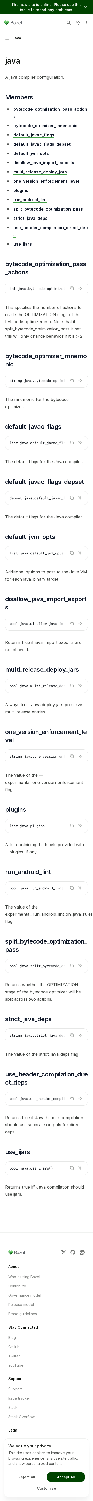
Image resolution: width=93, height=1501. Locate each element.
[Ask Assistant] (80, 288)
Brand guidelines (22, 1314)
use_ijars (22, 244)
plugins (20, 190)
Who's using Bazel (24, 1277)
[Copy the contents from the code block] (71, 288)
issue (25, 9)
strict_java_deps (30, 218)
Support (15, 1389)
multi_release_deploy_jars (40, 171)
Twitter (14, 1356)
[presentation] (46, 288)
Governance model (24, 1295)
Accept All (66, 1477)
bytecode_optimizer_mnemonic (45, 125)
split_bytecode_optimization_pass (48, 209)
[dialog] (46, 1468)
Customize (46, 1488)
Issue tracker (19, 1398)
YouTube (16, 1365)
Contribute (17, 1286)
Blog (12, 1337)
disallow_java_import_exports (43, 162)
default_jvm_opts (31, 153)
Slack (13, 1407)
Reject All (26, 1477)
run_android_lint (30, 199)
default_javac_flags (33, 134)
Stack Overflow (21, 1417)
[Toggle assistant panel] (78, 22)
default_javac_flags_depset (42, 144)
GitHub (14, 1347)
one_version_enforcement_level (46, 181)
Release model (21, 1304)
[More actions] (86, 22)
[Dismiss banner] (85, 7)
